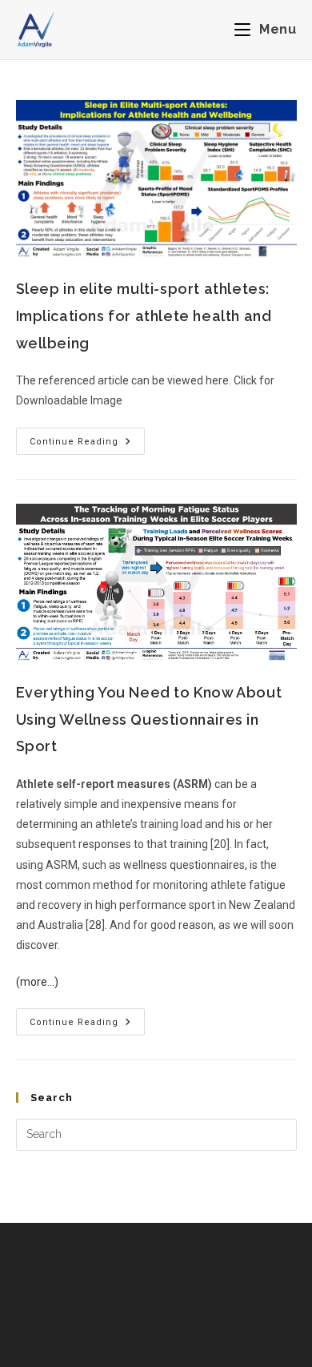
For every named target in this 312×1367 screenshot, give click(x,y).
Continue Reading (87, 437)
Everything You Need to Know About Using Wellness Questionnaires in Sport (149, 719)
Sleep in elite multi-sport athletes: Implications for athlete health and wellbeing (144, 315)
